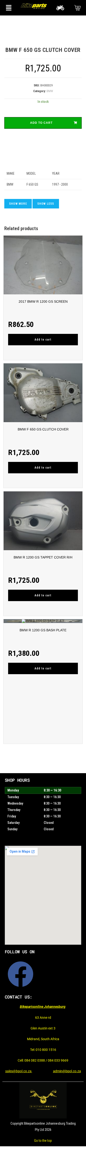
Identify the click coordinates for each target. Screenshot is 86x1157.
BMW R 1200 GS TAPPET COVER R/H (43, 557)
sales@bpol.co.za (18, 1071)
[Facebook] (20, 974)
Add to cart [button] (43, 339)
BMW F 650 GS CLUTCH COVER (43, 429)
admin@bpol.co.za (67, 1071)
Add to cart (41, 122)
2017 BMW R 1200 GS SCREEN (43, 301)
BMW (50, 91)
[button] (8, 7)
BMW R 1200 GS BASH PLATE (43, 630)
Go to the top (43, 1140)
